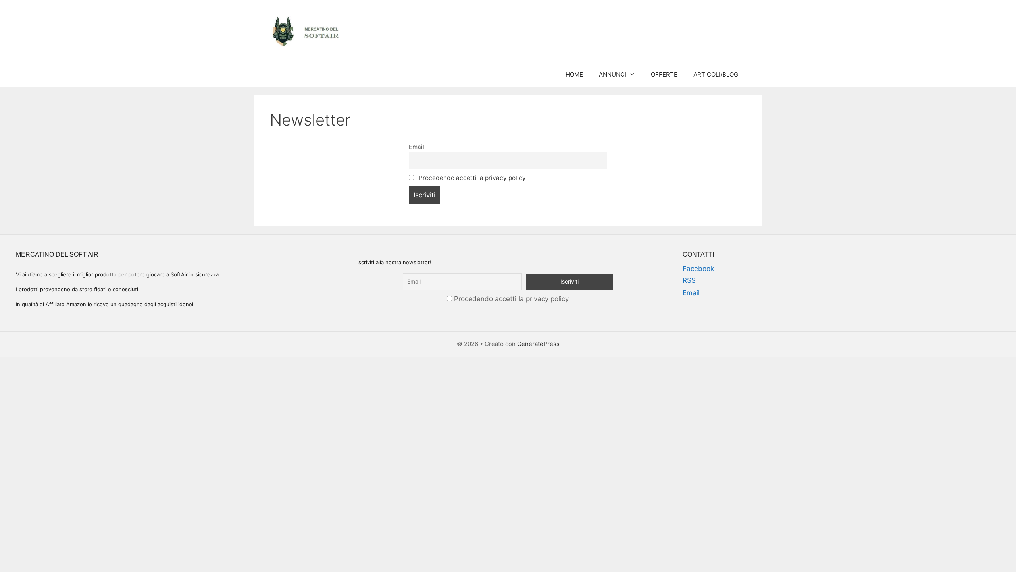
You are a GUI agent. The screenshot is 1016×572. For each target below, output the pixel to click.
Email (416, 147)
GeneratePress (538, 344)
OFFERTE (664, 74)
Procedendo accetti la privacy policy (471, 178)
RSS (689, 280)
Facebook (698, 268)
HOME (574, 74)
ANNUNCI (612, 74)
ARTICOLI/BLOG (715, 74)
